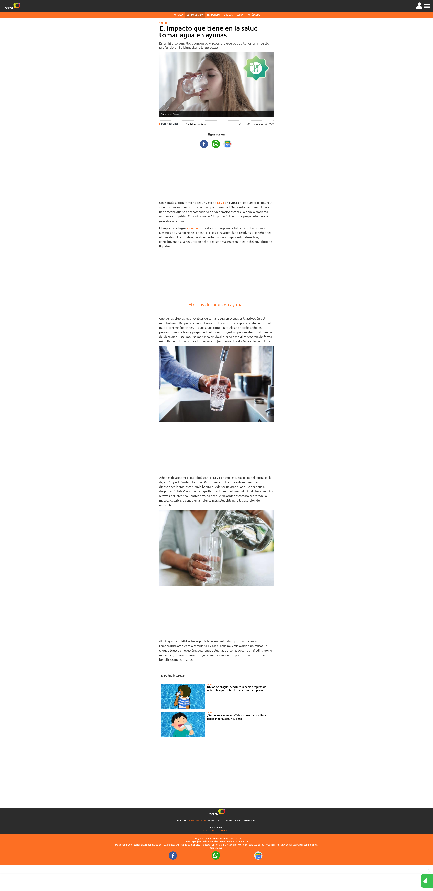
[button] (427, 5)
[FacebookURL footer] (173, 855)
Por (195, 124)
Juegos (228, 14)
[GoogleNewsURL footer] (258, 855)
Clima (239, 14)
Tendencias (214, 14)
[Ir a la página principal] (12, 6)
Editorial (224, 830)
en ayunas (194, 228)
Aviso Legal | (191, 841)
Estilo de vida (195, 14)
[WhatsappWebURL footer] (216, 855)
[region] (216, 173)
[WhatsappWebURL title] (216, 143)
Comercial (209, 830)
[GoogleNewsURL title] (227, 143)
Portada (178, 14)
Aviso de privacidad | (209, 841)
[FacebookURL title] (204, 143)
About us (243, 841)
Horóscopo (253, 14)
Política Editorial (228, 841)
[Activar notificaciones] (412, 881)
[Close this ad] (430, 871)
